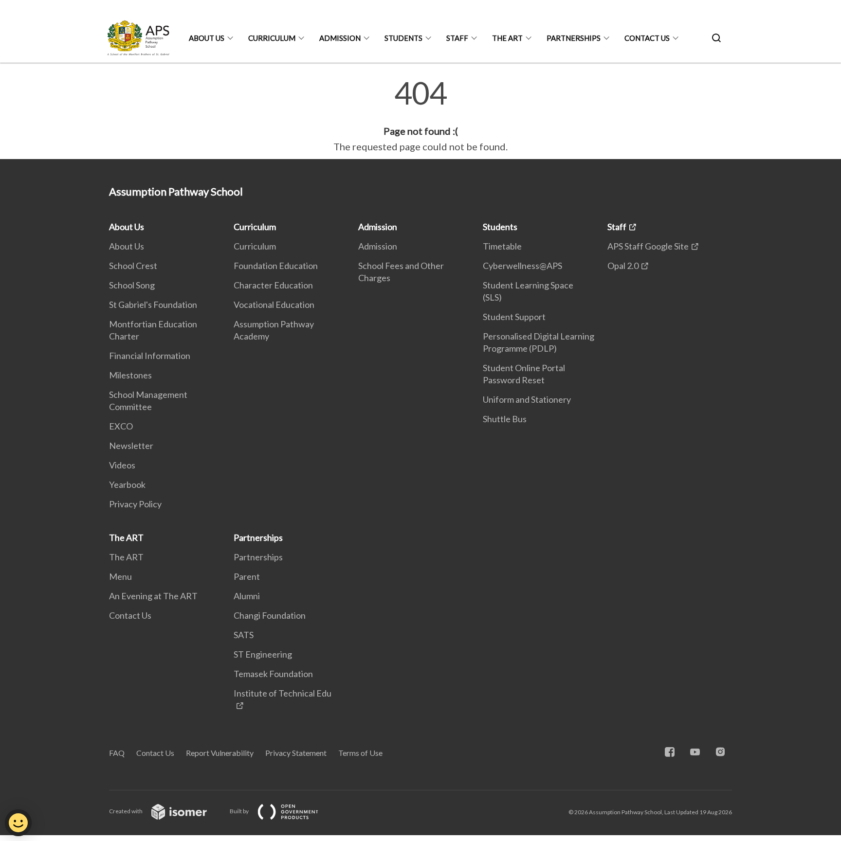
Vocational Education (274, 304)
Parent (247, 576)
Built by (240, 811)
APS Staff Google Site (648, 246)
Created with (126, 811)
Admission (340, 38)
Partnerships (574, 38)
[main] (420, 115)
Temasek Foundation (273, 673)
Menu (120, 576)
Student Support (514, 316)
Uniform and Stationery (527, 399)
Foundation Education (276, 265)
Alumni (247, 595)
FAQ (117, 752)
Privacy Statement (296, 752)
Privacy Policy (135, 504)
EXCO (121, 426)
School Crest (133, 265)
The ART (507, 38)
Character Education (273, 285)
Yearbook (127, 484)
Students (403, 38)
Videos (122, 465)
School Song (132, 285)
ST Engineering (263, 654)
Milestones (130, 375)
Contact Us (647, 38)
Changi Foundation (270, 615)
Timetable (502, 246)
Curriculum (271, 38)
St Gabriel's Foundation (153, 304)
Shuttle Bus (505, 418)
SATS (244, 634)
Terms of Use (360, 752)
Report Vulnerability (220, 752)
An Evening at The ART (153, 595)
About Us (206, 38)
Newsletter (131, 445)
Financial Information (149, 355)
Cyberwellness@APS (522, 265)
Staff (457, 38)
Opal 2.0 (623, 265)
